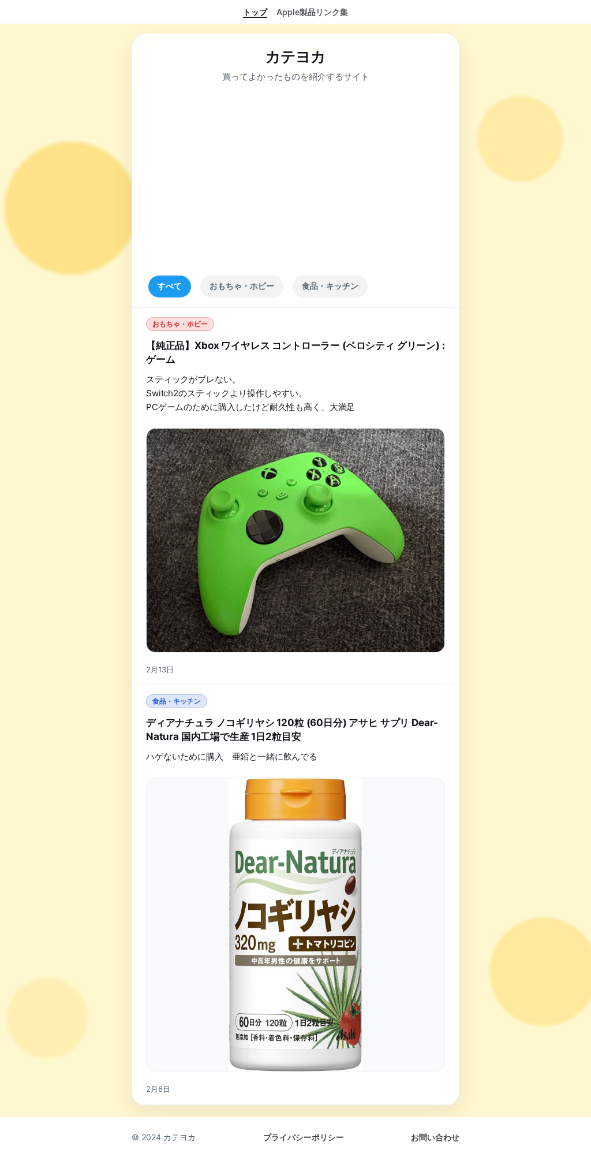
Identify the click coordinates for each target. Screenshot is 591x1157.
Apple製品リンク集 (312, 12)
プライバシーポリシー (303, 1137)
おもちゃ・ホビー (242, 286)
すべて (170, 286)
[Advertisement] (295, 178)
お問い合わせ (435, 1137)
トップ (255, 12)
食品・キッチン (330, 286)
